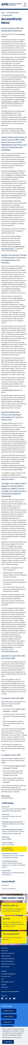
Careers (3, 984)
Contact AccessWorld (8, 889)
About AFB (4, 951)
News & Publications (7, 961)
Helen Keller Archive (7, 982)
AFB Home (4, 948)
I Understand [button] (8, 1042)
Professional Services (7, 959)
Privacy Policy (17, 1037)
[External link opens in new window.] (2, 998)
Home (3, 12)
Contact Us (4, 987)
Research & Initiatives (7, 953)
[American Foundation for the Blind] (11, 4)
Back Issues (5, 885)
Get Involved (5, 967)
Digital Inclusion (6, 956)
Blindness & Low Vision (8, 964)
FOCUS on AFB (5, 976)
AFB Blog (4, 971)
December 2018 (7, 15)
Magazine (8, 974)
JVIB (2, 979)
